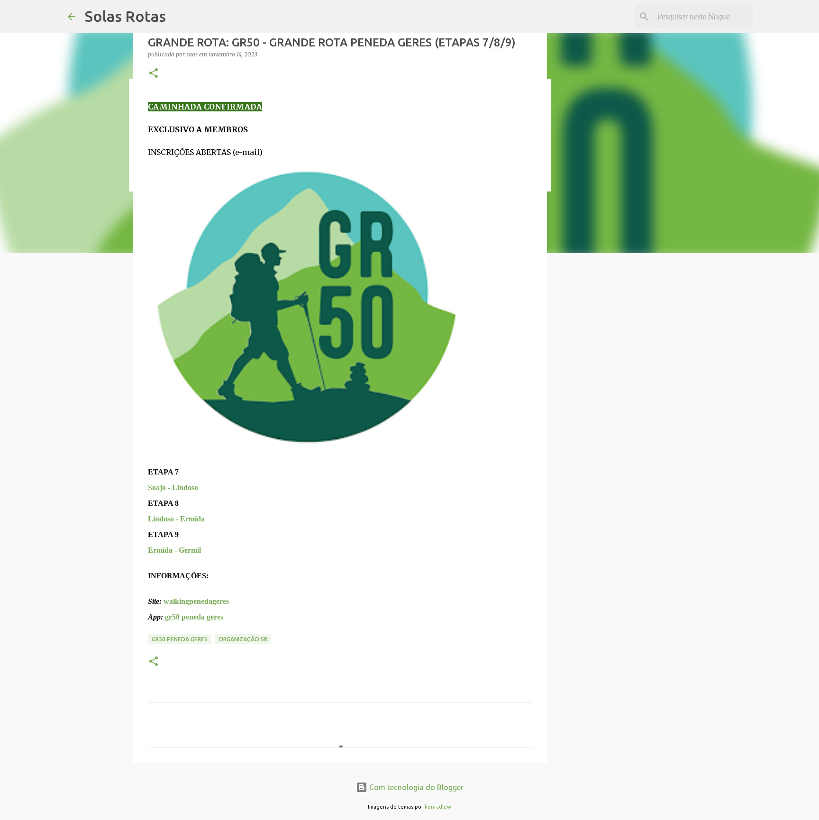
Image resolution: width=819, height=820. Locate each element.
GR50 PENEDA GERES (180, 639)
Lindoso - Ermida (176, 519)
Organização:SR (242, 639)
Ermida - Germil (174, 550)
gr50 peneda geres (194, 617)
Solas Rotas (125, 16)
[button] (153, 73)
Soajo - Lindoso (173, 487)
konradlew (438, 807)
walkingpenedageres (196, 601)
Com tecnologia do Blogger (415, 787)
